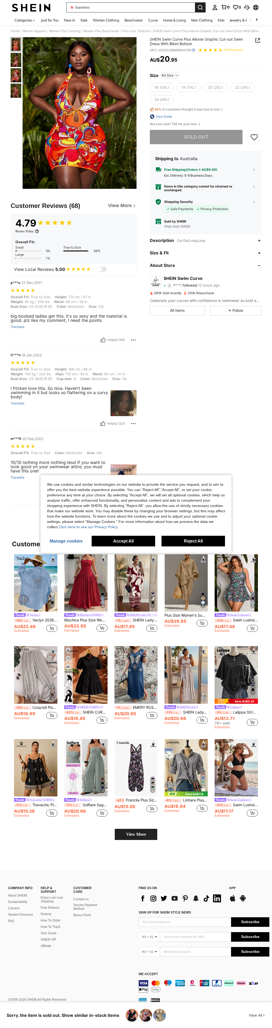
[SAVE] (254, 137)
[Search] (200, 7)
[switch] (102, 269)
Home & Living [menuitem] (174, 20)
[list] (181, 898)
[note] (236, 701)
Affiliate (46, 946)
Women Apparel (34, 31)
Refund (46, 914)
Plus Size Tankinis (136, 31)
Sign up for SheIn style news (165, 912)
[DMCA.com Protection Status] (155, 1000)
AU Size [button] (167, 75)
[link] (225, 7)
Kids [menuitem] (221, 20)
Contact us (81, 899)
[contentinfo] (204, 986)
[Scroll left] (250, 20)
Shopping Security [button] (178, 202)
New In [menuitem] (69, 20)
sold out (196, 137)
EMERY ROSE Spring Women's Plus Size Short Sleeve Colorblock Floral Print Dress (136, 707)
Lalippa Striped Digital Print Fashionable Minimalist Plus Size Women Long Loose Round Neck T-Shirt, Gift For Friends (236, 712)
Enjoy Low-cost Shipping (52, 899)
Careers (14, 908)
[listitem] (36, 596)
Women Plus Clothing (64, 31)
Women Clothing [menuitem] (106, 20)
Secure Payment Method (85, 907)
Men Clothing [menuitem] (201, 20)
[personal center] (215, 7)
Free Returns (50, 908)
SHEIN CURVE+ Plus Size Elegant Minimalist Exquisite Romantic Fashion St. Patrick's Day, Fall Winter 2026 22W (86, 712)
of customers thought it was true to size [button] (187, 109)
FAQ (11, 921)
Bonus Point (82, 915)
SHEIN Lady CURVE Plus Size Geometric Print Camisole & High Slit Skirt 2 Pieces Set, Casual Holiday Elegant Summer (186, 712)
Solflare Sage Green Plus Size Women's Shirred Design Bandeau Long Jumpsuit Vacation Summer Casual (86, 805)
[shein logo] (31, 7)
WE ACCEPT (148, 974)
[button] (247, 7)
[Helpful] (103, 340)
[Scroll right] (256, 20)
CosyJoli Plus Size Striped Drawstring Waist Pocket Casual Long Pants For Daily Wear (36, 707)
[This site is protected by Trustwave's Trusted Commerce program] (143, 1000)
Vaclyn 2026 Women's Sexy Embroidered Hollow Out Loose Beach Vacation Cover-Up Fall (36, 620)
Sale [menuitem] (83, 20)
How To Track (50, 927)
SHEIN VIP (48, 939)
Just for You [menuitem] (50, 20)
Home (15, 31)
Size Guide (49, 933)
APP (232, 888)
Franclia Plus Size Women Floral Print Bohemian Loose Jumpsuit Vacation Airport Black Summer (137, 800)
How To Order (51, 920)
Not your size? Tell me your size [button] (174, 124)
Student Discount (20, 914)
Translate (17, 327)
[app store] (232, 901)
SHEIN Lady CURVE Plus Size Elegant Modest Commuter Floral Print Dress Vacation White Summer (136, 620)
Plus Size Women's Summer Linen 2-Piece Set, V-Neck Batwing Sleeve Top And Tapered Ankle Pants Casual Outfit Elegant (186, 615)
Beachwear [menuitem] (134, 20)
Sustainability (17, 902)
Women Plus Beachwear (101, 31)
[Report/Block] (133, 340)
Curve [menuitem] (153, 20)
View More (136, 834)
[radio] (162, 87)
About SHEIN (17, 895)
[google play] (242, 901)
